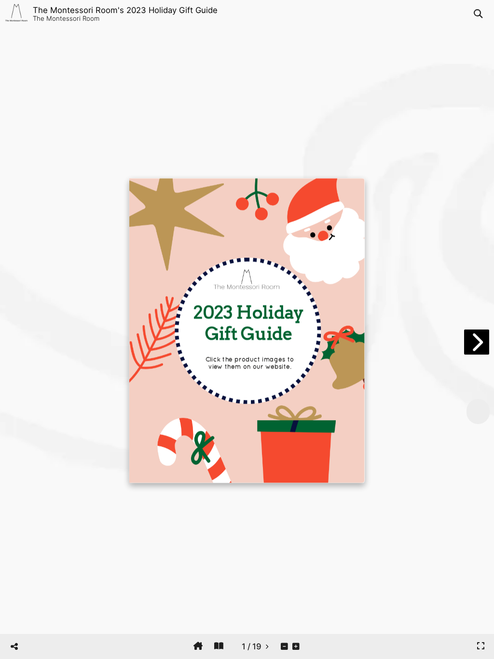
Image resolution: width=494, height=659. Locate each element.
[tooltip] (198, 646)
